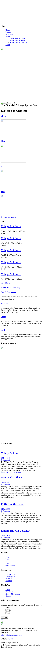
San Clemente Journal (18, 40)
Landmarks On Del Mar (15, 530)
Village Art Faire (11, 226)
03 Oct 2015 (5, 482)
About (8, 590)
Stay (3, 191)
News (8, 36)
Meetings (9, 579)
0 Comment (5, 460)
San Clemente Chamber (18, 43)
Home (8, 30)
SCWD (10, 639)
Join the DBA (11, 574)
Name (8, 607)
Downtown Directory (11, 287)
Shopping (4, 303)
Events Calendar (9, 217)
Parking (8, 32)
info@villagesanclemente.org (11, 635)
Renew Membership (13, 594)
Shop (3, 116)
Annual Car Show (11, 477)
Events (8, 45)
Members (9, 581)
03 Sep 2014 (5, 535)
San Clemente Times (17, 38)
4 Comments (5, 484)
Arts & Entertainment (9, 292)
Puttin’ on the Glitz (12, 504)
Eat (2, 166)
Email (8, 611)
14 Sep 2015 (5, 509)
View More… (6, 283)
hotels (3, 330)
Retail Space (10, 576)
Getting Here (10, 34)
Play (3, 141)
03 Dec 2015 (5, 458)
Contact (8, 596)
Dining (3, 317)
